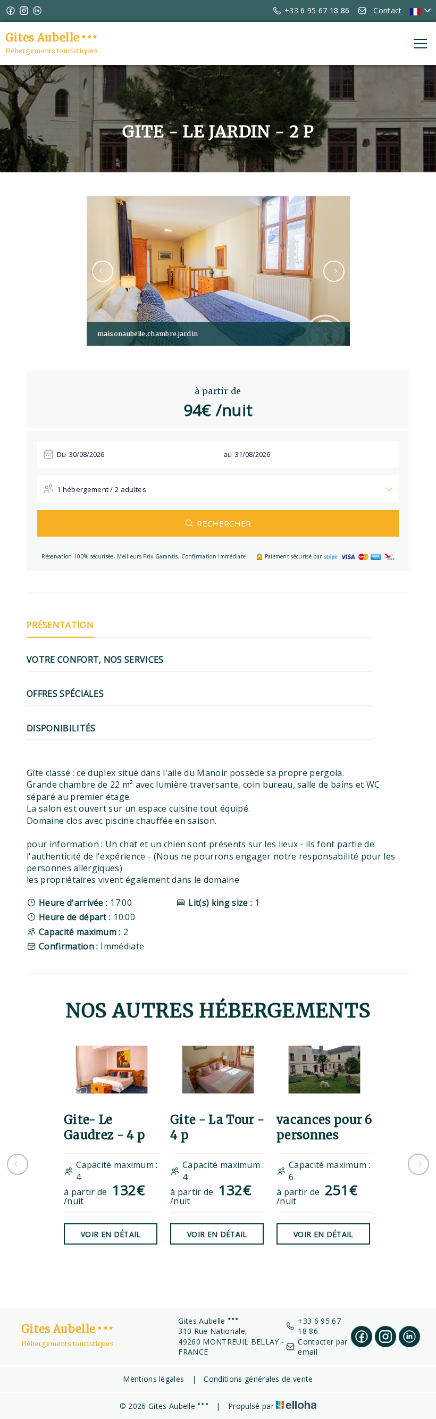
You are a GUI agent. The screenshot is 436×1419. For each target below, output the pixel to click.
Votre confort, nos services (95, 659)
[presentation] (102, 271)
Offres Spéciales (65, 693)
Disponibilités (61, 728)
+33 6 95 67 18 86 (319, 1326)
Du (61, 454)
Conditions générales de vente (258, 1379)
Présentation (60, 625)
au (227, 454)
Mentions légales (153, 1379)
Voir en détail (110, 1234)
